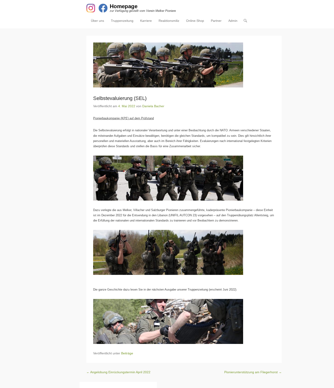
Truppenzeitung (122, 20)
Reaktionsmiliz (169, 20)
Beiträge (127, 353)
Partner (216, 20)
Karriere (146, 20)
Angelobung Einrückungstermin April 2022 (118, 372)
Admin (232, 20)
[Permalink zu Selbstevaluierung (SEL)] (184, 64)
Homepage (123, 6)
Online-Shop (195, 20)
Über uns (97, 20)
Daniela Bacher (153, 106)
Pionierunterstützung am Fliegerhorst (253, 372)
